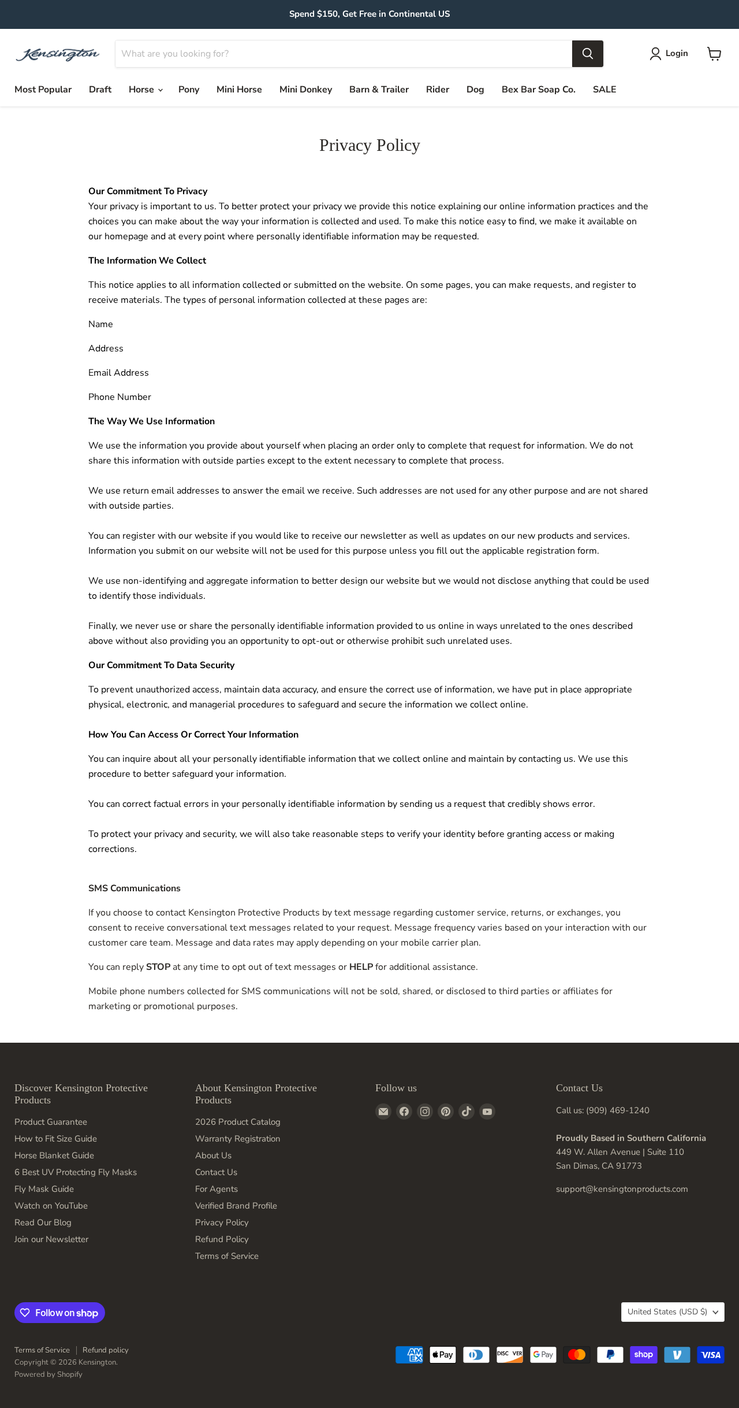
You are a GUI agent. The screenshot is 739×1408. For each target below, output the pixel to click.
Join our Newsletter (51, 1239)
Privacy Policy (222, 1222)
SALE (605, 89)
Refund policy (106, 1350)
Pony (188, 89)
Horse (142, 89)
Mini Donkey (305, 89)
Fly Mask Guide (44, 1189)
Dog (475, 89)
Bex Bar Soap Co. (539, 89)
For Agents (216, 1189)
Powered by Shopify (48, 1374)
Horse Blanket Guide (54, 1155)
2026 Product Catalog (238, 1122)
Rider (437, 89)
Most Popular (43, 89)
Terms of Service (227, 1256)
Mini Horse (239, 89)
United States (667, 1311)
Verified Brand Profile (236, 1205)
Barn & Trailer (379, 89)
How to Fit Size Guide (55, 1138)
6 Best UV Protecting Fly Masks (75, 1172)
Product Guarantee (50, 1122)
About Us (213, 1155)
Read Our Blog (43, 1222)
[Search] (587, 53)
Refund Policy (222, 1239)
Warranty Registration (238, 1138)
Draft (100, 89)
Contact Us (216, 1172)
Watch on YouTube (51, 1205)
